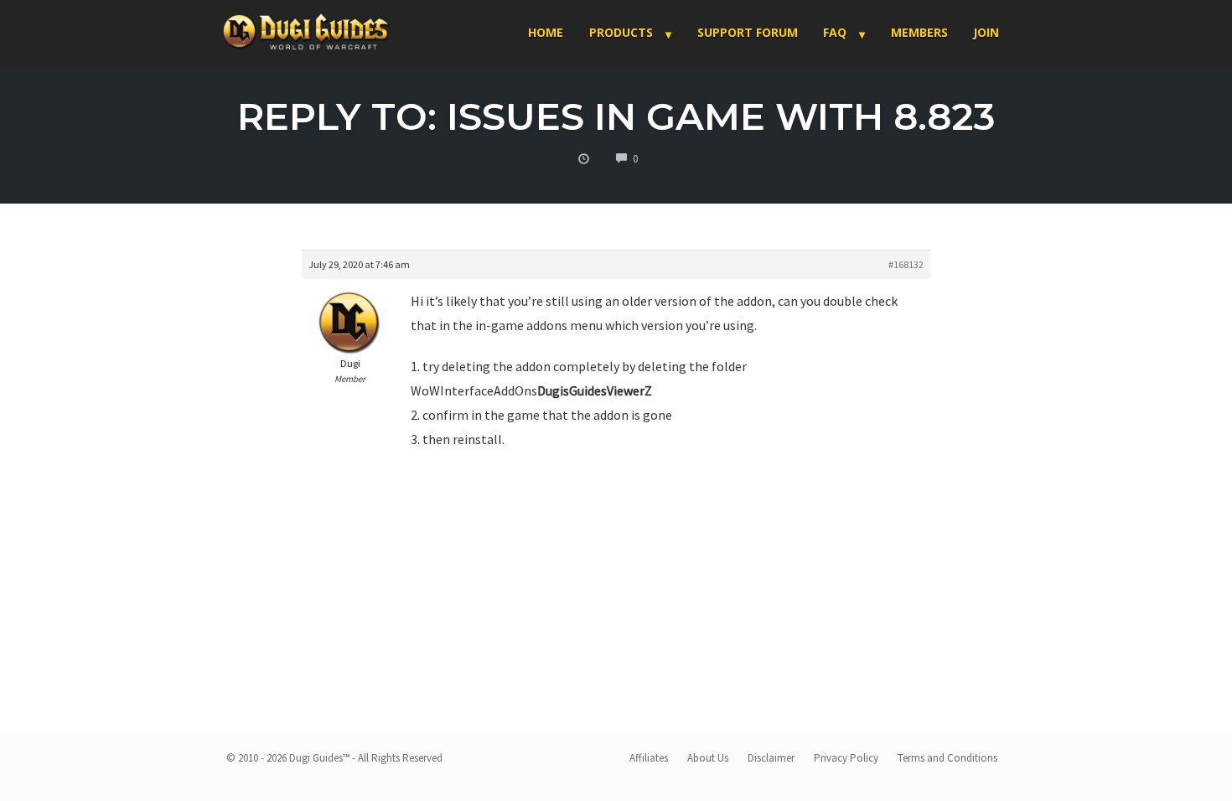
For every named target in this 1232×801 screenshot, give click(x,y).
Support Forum (747, 32)
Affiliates (648, 758)
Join (986, 32)
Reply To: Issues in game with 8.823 (616, 116)
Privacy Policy (846, 758)
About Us (707, 758)
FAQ (834, 32)
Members (919, 32)
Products (621, 32)
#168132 (906, 264)
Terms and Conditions (947, 758)
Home (545, 32)
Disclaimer (771, 758)
